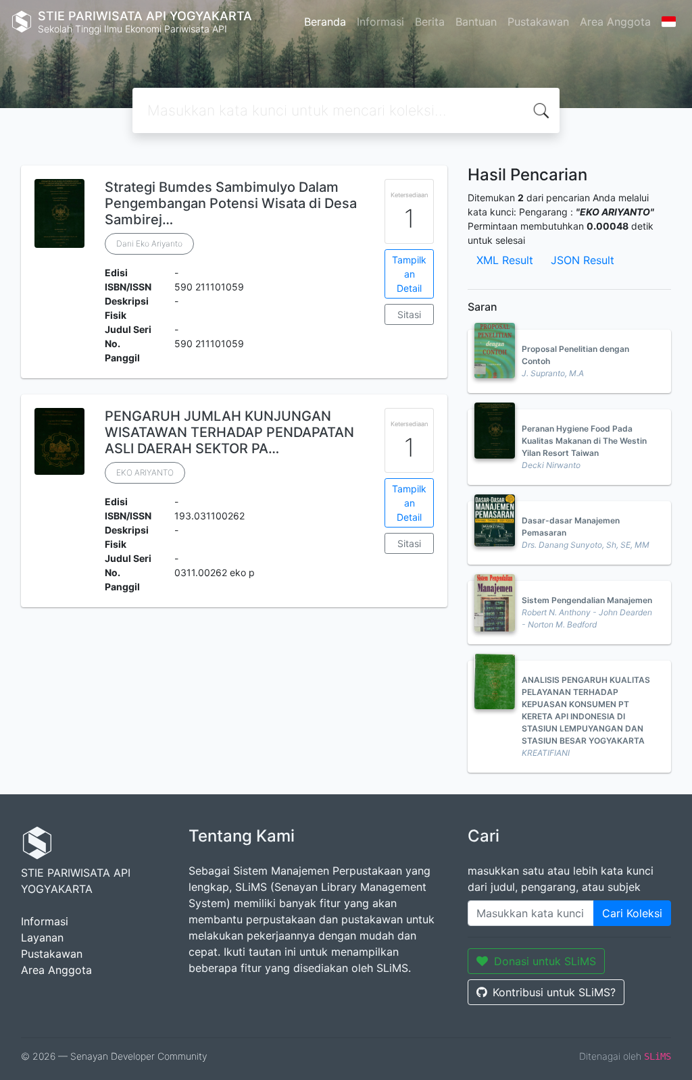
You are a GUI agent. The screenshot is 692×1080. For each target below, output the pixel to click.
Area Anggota (615, 21)
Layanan (42, 937)
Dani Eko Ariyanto (149, 243)
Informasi (380, 21)
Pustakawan (538, 21)
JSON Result (582, 260)
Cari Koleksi (632, 913)
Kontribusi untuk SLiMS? (554, 992)
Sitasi (409, 314)
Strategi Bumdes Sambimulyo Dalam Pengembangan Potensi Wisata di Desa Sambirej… (231, 203)
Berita (430, 21)
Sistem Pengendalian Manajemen (587, 600)
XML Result (504, 260)
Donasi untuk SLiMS (545, 961)
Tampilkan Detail (409, 274)
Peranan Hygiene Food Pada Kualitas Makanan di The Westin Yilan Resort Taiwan (584, 440)
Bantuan (476, 21)
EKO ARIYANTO (145, 472)
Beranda (325, 21)
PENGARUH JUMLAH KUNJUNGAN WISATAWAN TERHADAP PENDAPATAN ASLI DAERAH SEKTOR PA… (229, 432)
